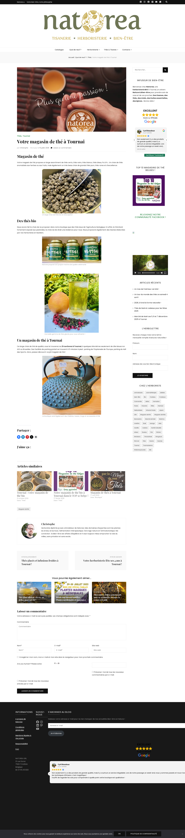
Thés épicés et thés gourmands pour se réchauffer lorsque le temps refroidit (107, 597)
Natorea (20, 2)
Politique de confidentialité (144, 834)
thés (144, 441)
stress (136, 432)
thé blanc (137, 437)
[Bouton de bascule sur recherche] (166, 2)
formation (156, 401)
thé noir (136, 441)
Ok (119, 834)
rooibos (144, 428)
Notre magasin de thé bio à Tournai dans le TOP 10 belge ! (71, 494)
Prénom (136, 343)
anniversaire (138, 393)
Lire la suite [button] (141, 149)
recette (136, 428)
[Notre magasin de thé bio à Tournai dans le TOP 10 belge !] (71, 481)
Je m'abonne (56, 733)
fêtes (152, 406)
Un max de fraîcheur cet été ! (146, 289)
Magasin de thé (24, 509)
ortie (159, 423)
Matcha (161, 419)
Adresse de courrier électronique (146, 364)
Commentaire (23, 622)
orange (152, 423)
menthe (136, 423)
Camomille (138, 401)
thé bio (158, 432)
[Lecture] (135, 273)
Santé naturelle (156, 428)
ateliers (162, 393)
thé (152, 432)
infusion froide (150, 410)
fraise (136, 406)
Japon (161, 410)
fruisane (144, 406)
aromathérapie (151, 393)
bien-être (137, 397)
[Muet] (162, 273)
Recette (22, 594)
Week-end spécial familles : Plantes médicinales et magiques (71, 598)
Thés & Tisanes (110, 49)
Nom (19, 645)
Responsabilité (21, 744)
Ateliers (59, 594)
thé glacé (159, 437)
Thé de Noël (148, 437)
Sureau (144, 432)
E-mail (57, 645)
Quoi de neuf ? (75, 49)
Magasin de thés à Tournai (105, 492)
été (150, 450)
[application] (150, 265)
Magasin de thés (160, 415)
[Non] (182, 834)
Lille (135, 415)
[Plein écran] (165, 273)
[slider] (148, 272)
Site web (95, 645)
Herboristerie (92, 49)
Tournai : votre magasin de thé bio (32, 494)
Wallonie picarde (139, 450)
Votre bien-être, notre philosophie (39, 2)
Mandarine (137, 419)
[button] (166, 140)
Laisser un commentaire (62, 148)
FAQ (17, 749)
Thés (19, 136)
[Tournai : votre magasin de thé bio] (34, 481)
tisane (152, 441)
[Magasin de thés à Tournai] (107, 481)
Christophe (24, 148)
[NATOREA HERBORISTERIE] (138, 233)
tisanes (159, 441)
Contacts (126, 49)
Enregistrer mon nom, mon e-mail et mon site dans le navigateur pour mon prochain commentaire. (61, 657)
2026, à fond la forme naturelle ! (147, 302)
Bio (145, 397)
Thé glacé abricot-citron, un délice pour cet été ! (31, 598)
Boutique (97, 592)
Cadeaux (162, 397)
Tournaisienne (147, 445)
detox (147, 401)
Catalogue (59, 49)
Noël (144, 423)
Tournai (26, 136)
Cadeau (152, 397)
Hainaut (160, 406)
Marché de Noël (150, 419)
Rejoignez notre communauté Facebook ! (150, 216)
